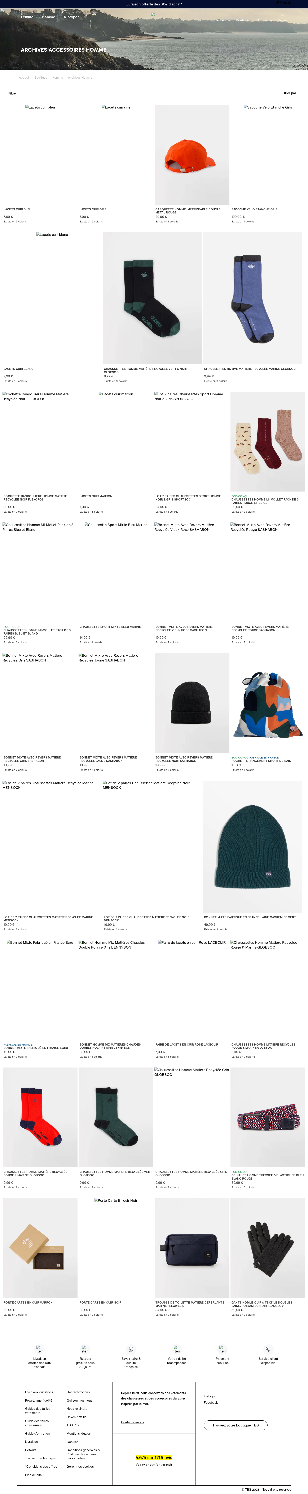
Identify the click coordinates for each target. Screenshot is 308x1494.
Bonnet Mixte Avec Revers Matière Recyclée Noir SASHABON (184, 759)
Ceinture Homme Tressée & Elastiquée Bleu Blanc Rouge (268, 1177)
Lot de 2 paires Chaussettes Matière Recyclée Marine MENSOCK (48, 919)
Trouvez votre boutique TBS (235, 1425)
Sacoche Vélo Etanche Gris (255, 209)
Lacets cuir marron (96, 496)
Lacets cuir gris (93, 209)
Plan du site (33, 1475)
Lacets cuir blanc (19, 368)
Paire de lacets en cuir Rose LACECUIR (186, 1044)
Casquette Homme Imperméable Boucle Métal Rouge (188, 211)
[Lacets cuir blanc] (52, 298)
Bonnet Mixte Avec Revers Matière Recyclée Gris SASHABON (32, 759)
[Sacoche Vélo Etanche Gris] (268, 155)
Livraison (31, 1442)
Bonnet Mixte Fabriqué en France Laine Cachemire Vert (250, 917)
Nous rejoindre (77, 1409)
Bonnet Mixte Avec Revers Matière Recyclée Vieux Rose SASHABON (184, 628)
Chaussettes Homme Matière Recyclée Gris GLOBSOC (191, 1173)
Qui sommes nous (79, 1400)
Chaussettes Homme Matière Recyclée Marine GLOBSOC (250, 368)
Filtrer (12, 93)
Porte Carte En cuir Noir (101, 1302)
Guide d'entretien (37, 1433)
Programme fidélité (38, 1400)
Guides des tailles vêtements (37, 1411)
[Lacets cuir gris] (116, 155)
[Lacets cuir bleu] (40, 155)
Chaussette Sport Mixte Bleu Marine (110, 626)
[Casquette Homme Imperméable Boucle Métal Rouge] (192, 155)
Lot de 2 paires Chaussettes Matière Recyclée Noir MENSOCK (147, 919)
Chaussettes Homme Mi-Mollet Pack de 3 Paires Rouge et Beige (265, 501)
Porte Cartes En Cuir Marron (28, 1302)
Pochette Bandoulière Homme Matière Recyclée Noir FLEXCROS (36, 498)
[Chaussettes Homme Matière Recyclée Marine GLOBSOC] (253, 298)
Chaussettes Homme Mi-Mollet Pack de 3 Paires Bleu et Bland (37, 632)
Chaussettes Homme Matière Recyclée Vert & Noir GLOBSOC (145, 370)
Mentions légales (79, 1433)
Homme (48, 17)
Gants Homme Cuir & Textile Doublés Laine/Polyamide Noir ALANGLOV (262, 1304)
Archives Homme (80, 77)
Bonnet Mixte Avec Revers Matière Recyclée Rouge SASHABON (260, 628)
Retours (30, 1450)
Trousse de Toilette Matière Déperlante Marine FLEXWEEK (189, 1304)
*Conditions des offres (41, 1466)
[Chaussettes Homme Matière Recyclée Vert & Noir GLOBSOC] (152, 298)
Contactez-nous (78, 1392)
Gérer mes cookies (80, 1466)
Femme (27, 17)
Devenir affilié (76, 1417)
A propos (71, 17)
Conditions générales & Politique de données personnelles (83, 1454)
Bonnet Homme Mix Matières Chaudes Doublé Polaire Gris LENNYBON (110, 1046)
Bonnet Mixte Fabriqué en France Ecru (36, 1048)
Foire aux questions (39, 1392)
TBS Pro (73, 1425)
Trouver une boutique (40, 1458)
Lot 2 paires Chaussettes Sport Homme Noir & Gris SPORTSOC (188, 498)
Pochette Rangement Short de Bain (261, 760)
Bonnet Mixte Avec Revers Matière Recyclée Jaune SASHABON (108, 759)
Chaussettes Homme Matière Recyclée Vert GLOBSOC (116, 1173)
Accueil (24, 77)
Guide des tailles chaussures (37, 1423)
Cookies (72, 1442)
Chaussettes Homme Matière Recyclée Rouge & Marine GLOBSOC (264, 1046)
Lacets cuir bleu (17, 209)
